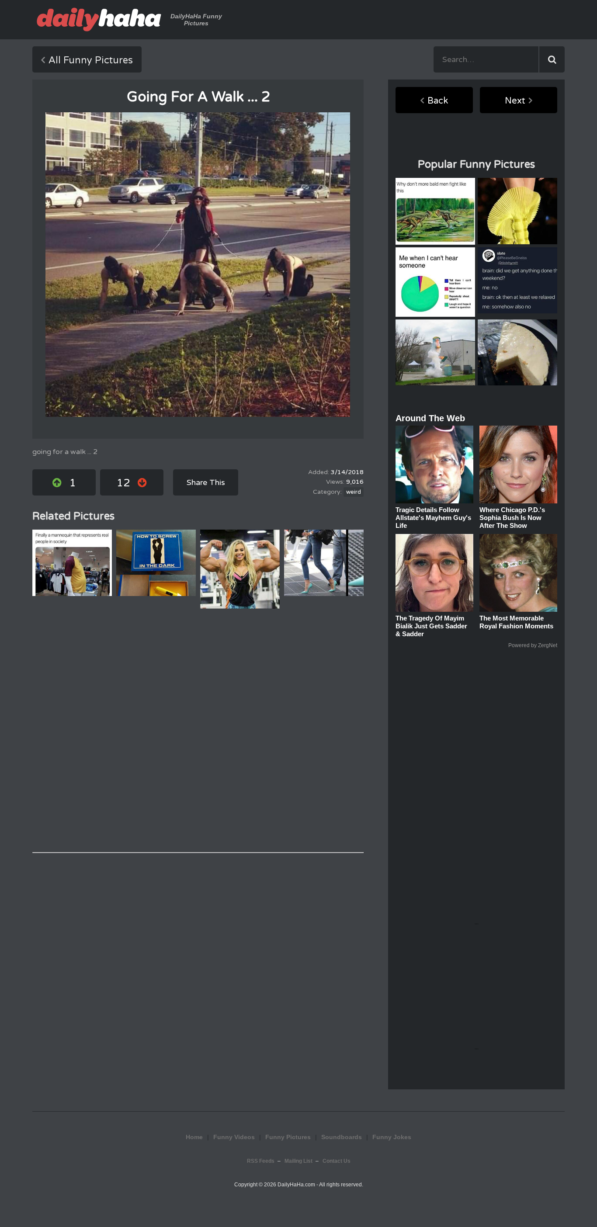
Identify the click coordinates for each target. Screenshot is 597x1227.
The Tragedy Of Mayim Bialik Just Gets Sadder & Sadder (431, 626)
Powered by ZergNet (532, 645)
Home (194, 1136)
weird (353, 492)
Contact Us (337, 1161)
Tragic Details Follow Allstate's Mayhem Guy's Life (433, 517)
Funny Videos (234, 1136)
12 (123, 483)
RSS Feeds (260, 1161)
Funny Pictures (288, 1136)
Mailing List (298, 1161)
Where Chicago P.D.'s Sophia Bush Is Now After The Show (512, 517)
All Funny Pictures (91, 60)
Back (437, 101)
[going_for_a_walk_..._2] (197, 264)
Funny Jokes (391, 1136)
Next (515, 101)
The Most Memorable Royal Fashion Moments (516, 622)
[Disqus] (198, 730)
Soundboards (341, 1136)
